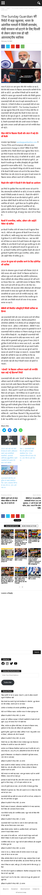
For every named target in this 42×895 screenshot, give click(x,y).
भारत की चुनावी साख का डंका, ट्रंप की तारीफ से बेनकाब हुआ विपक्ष (19, 786)
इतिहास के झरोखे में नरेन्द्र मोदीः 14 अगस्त (13, 848)
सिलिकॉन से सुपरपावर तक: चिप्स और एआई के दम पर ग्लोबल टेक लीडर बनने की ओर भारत (21, 791)
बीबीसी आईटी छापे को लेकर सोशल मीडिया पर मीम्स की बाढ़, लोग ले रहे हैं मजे (9, 500)
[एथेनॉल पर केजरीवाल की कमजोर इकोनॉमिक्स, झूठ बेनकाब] (34, 534)
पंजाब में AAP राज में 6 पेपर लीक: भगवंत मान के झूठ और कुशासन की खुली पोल (20, 878)
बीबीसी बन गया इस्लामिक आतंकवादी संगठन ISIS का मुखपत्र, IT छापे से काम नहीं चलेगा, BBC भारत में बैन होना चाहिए (32, 503)
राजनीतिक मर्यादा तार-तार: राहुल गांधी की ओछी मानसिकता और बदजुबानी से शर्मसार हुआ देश (21, 843)
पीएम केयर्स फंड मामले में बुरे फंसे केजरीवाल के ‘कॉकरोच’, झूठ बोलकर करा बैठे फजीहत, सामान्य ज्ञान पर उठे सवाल (21, 542)
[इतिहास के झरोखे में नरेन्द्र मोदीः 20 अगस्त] (34, 571)
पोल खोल (31, 556)
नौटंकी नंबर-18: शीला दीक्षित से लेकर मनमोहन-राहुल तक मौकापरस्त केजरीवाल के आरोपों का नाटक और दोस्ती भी (19, 743)
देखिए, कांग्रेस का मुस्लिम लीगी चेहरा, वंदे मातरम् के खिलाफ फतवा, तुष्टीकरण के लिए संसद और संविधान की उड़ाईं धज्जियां (7, 580)
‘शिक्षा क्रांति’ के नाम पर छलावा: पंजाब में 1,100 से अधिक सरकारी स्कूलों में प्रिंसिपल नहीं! (7, 542)
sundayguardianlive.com (27, 142)
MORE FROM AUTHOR (29, 526)
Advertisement (25, 889)
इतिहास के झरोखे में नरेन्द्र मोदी (21, 556)
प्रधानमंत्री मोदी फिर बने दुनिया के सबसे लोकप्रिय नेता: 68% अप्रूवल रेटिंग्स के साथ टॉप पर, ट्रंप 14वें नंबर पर (9, 482)
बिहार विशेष (4, 556)
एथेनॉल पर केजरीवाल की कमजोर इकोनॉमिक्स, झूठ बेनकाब (33, 541)
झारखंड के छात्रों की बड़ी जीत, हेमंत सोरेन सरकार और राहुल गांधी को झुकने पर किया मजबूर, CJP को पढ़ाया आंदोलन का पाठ (20, 781)
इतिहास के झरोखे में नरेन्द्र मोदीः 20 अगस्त (34, 578)
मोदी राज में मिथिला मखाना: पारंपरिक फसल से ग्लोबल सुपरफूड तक (7, 560)
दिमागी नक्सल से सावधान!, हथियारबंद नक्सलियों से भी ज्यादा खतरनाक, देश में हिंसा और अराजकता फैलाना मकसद (20, 808)
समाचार (3, 12)
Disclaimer (14, 889)
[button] (38, 3)
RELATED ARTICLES (12, 526)
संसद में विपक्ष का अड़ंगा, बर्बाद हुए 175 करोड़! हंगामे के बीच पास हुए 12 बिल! (20, 866)
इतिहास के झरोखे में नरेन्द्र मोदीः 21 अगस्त (21, 559)
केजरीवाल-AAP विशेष (6, 538)
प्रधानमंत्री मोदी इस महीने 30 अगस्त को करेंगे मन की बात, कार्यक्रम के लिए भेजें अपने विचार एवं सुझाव (21, 797)
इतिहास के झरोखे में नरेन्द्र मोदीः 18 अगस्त (13, 803)
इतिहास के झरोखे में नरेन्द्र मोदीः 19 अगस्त (13, 761)
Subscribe (8, 682)
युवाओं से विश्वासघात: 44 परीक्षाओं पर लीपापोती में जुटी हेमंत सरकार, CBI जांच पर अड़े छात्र (19, 756)
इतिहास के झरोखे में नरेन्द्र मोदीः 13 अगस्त (13, 883)
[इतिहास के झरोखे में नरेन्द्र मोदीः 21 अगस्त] (21, 552)
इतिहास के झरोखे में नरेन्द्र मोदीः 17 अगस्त (13, 819)
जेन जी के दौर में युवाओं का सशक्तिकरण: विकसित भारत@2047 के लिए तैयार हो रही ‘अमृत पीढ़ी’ (21, 872)
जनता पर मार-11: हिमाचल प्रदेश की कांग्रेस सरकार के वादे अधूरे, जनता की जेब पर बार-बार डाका (19, 853)
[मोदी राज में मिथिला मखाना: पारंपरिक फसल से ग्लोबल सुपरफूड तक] (7, 552)
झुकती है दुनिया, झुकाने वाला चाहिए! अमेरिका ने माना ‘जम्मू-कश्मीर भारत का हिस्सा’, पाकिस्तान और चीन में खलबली (21, 580)
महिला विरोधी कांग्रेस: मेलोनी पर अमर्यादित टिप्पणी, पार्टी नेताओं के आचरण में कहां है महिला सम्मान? (19, 830)
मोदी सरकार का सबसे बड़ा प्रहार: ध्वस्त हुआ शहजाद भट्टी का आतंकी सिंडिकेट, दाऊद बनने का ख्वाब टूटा (20, 775)
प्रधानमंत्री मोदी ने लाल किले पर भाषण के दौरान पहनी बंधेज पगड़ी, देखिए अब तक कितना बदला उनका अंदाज (19, 824)
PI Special (18, 538)
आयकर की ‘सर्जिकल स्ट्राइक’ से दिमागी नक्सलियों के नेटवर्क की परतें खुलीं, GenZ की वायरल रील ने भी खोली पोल (34, 561)
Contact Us (36, 889)
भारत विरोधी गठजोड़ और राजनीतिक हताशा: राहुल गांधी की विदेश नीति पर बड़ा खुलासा (20, 814)
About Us (6, 889)
